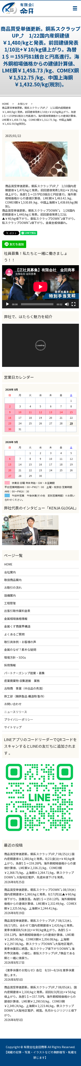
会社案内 (11, 572)
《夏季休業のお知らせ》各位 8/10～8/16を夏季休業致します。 (39, 972)
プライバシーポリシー (18, 719)
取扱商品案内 (13, 580)
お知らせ (23, 103)
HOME (5, 103)
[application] (40, 286)
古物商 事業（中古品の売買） (24, 688)
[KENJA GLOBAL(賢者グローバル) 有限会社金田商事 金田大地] (30, 530)
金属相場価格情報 (15, 619)
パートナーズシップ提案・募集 (24, 673)
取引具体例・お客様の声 (20, 642)
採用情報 (10, 665)
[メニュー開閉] (75, 8)
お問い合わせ (13, 704)
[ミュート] (67, 304)
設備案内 (10, 595)
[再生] (7, 304)
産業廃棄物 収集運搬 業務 (22, 681)
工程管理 (10, 603)
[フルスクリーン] (73, 304)
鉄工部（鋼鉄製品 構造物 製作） (25, 696)
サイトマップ (13, 727)
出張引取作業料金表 (17, 611)
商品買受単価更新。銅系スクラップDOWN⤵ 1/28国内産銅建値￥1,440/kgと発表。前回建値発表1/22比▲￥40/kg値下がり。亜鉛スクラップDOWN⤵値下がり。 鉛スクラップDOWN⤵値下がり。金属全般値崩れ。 (40, 217)
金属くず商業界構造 (17, 626)
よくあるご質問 (14, 634)
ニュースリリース (15, 712)
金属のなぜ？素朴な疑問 (20, 649)
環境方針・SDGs (15, 657)
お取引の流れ (13, 587)
